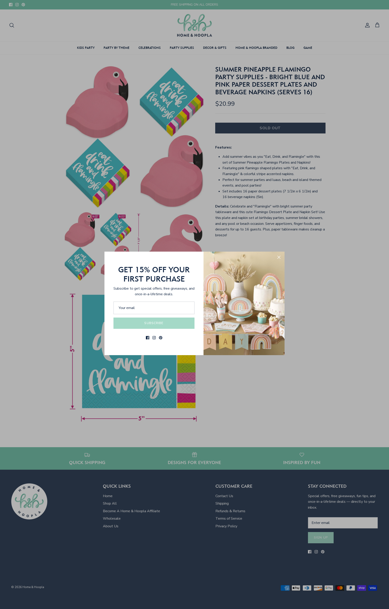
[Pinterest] (160, 337)
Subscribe (153, 323)
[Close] (279, 257)
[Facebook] (147, 337)
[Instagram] (154, 337)
